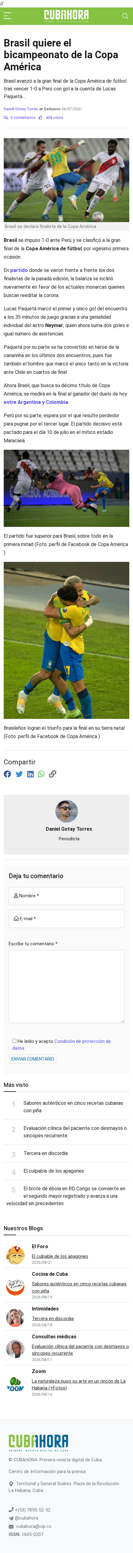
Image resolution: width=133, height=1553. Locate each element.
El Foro (40, 1246)
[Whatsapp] (42, 774)
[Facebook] (8, 774)
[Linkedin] (31, 774)
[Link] (52, 774)
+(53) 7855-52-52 (32, 1510)
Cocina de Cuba (50, 1274)
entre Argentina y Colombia (36, 402)
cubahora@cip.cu (33, 1526)
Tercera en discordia (46, 1153)
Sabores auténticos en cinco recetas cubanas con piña (79, 1287)
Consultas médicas (54, 1337)
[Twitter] (20, 774)
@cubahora (26, 1518)
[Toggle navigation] (125, 16)
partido (19, 270)
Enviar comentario (32, 1058)
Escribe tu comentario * (33, 944)
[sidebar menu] (7, 16)
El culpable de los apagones (54, 1171)
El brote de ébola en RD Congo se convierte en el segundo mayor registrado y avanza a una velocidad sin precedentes (65, 1196)
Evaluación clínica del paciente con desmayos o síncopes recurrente (80, 1350)
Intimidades (45, 1309)
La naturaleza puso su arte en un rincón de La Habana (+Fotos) (79, 1384)
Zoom (39, 1371)
